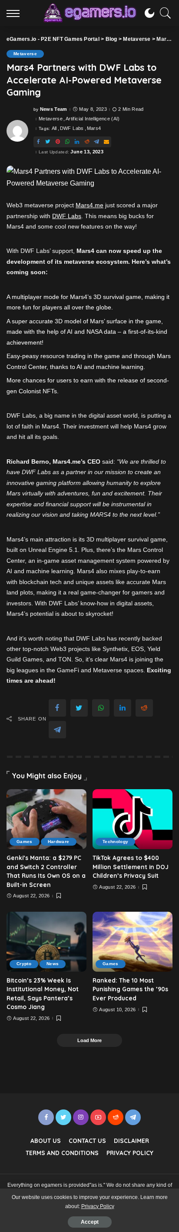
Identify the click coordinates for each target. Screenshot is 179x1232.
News (52, 963)
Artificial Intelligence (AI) (93, 118)
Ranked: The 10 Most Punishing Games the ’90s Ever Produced (130, 989)
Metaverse (25, 53)
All (54, 128)
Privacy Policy (97, 1206)
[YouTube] (98, 1117)
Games (25, 841)
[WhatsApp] (67, 141)
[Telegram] (96, 141)
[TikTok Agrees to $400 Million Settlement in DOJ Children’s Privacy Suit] (132, 819)
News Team (53, 109)
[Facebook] (38, 141)
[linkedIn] (77, 141)
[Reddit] (87, 141)
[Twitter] (48, 141)
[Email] (106, 141)
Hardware (59, 841)
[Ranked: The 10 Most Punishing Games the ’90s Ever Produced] (132, 942)
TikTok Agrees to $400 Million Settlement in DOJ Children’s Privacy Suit (131, 866)
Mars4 (94, 128)
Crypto (24, 963)
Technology (115, 841)
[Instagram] (81, 1117)
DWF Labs (72, 128)
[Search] (163, 13)
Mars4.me (89, 205)
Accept (90, 1222)
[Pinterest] (58, 141)
